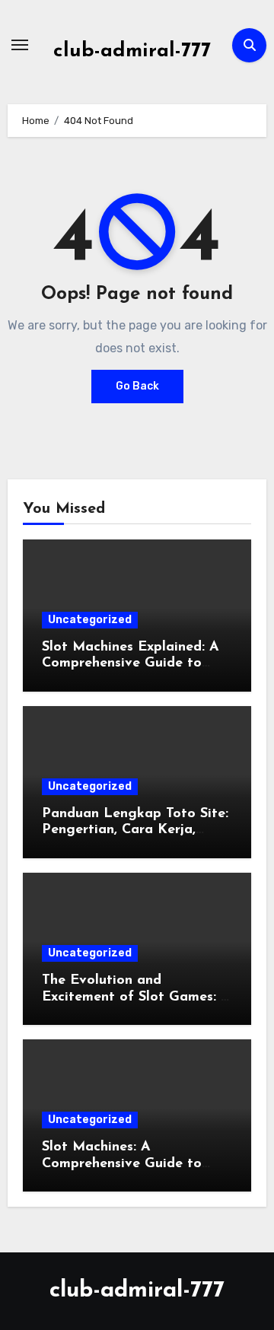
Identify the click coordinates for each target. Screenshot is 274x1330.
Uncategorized (90, 619)
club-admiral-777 (132, 51)
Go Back (137, 386)
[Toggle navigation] (20, 45)
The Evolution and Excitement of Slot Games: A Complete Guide (136, 997)
